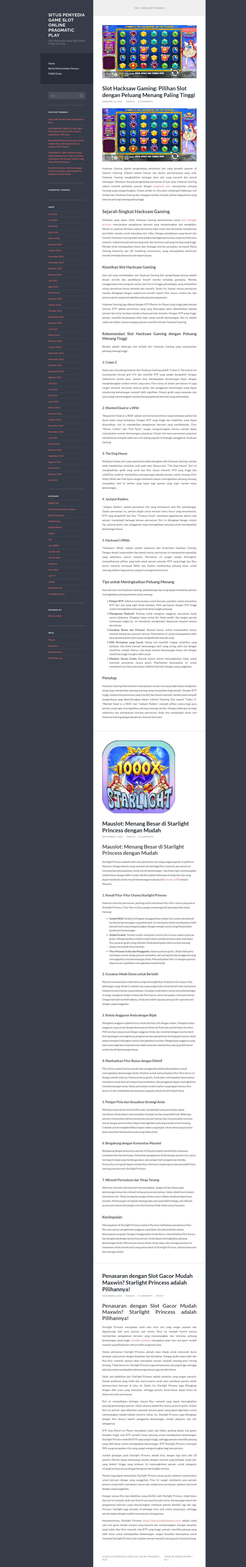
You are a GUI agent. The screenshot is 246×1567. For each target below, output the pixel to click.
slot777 (52, 575)
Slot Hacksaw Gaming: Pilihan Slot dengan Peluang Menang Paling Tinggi (148, 91)
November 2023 (56, 359)
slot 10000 (53, 545)
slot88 (51, 582)
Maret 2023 (54, 407)
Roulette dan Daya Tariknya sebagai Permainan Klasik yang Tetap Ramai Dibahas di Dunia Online (65, 171)
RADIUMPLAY (55, 527)
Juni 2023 (53, 389)
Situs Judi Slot (55, 616)
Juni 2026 (53, 220)
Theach (130, 101)
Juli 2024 (52, 329)
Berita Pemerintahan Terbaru (63, 68)
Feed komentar (55, 652)
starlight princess (56, 594)
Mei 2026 (53, 226)
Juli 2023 (52, 383)
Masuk (51, 640)
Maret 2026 (54, 238)
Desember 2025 (56, 256)
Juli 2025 (52, 280)
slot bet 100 (54, 551)
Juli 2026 (52, 214)
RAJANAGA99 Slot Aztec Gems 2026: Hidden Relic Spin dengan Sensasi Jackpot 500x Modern (66, 143)
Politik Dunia (55, 73)
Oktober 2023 (55, 365)
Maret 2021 (54, 468)
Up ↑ (166, 1560)
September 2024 (56, 317)
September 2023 (56, 371)
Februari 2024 (55, 341)
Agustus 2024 (55, 323)
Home (51, 63)
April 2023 (53, 401)
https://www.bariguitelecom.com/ (162, 1520)
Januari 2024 (54, 347)
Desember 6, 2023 (112, 1296)
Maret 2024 (54, 335)
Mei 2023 (53, 395)
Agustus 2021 (55, 462)
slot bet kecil (54, 557)
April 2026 (53, 232)
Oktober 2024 (55, 310)
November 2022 (56, 431)
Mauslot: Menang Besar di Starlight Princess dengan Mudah (145, 826)
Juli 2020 (52, 480)
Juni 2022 (53, 437)
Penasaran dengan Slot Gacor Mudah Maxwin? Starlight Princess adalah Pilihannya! (147, 1282)
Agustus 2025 (55, 274)
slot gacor (53, 563)
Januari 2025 (54, 305)
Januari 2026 (54, 250)
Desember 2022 (56, 425)
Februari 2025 (55, 299)
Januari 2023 (54, 419)
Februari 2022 (55, 450)
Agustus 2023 (55, 377)
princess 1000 (172, 879)
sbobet (51, 533)
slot (50, 539)
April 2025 (53, 286)
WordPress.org (55, 658)
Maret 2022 (54, 444)
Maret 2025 (54, 292)
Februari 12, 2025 (112, 101)
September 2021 (56, 456)
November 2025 (56, 262)
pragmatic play (162, 186)
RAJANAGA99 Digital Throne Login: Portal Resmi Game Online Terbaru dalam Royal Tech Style (65, 131)
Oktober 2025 (55, 268)
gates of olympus (56, 515)
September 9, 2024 (112, 837)
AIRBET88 (53, 503)
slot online (53, 569)
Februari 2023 (55, 413)
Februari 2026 (55, 244)
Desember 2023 (56, 353)
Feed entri (53, 646)
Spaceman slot (55, 588)
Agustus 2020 (55, 474)
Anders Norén (183, 1556)
